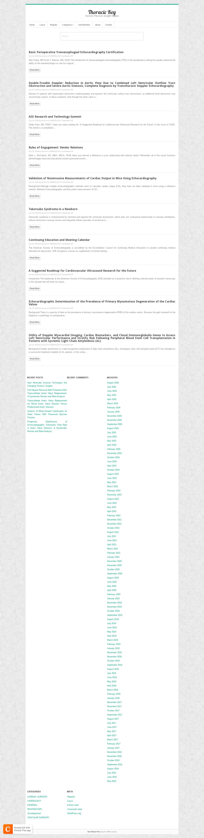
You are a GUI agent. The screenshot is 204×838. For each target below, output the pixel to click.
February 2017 (113, 744)
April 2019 (111, 636)
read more (35, 70)
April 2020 (111, 590)
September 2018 (114, 665)
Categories (67, 25)
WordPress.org (74, 813)
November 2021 (114, 524)
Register (53, 25)
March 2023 (112, 486)
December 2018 (114, 652)
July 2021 (111, 536)
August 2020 (113, 578)
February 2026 (113, 407)
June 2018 (112, 677)
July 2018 (111, 673)
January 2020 (113, 598)
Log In (42, 25)
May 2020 (111, 586)
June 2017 (112, 727)
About (97, 25)
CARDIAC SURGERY (37, 797)
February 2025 (113, 449)
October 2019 (113, 611)
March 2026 (112, 403)
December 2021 (114, 519)
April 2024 (111, 465)
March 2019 (112, 640)
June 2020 (112, 582)
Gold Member (84, 25)
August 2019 (113, 619)
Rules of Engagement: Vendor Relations (56, 147)
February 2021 (113, 553)
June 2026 (112, 391)
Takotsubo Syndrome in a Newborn (53, 209)
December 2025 (114, 416)
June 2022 (112, 503)
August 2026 (113, 382)
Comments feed (74, 809)
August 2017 (113, 719)
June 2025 (112, 436)
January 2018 (113, 698)
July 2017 (111, 723)
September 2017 (114, 714)
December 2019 (114, 602)
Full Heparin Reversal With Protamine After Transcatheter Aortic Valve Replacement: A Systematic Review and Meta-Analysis (47, 393)
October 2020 (113, 569)
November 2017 (114, 706)
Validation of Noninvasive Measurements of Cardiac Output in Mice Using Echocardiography (93, 178)
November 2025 (114, 420)
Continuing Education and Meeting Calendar (59, 240)
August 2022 (113, 499)
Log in (70, 801)
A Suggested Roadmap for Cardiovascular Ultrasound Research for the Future (82, 270)
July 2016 (111, 773)
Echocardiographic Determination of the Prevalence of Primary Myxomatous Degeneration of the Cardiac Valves (102, 303)
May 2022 (111, 507)
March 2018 (112, 690)
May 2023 (111, 482)
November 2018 (114, 656)
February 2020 (113, 594)
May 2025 (111, 441)
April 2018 (111, 685)
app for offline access (102, 832)
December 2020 (114, 561)
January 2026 (113, 412)
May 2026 (111, 395)
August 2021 (113, 532)
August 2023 (113, 474)
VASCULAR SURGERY (38, 817)
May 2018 (111, 681)
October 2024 (113, 457)
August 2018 (113, 669)
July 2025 (111, 432)
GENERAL (32, 805)
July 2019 (111, 623)
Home (32, 25)
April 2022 (111, 511)
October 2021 (113, 528)
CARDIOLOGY (55, 56)
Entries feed (72, 805)
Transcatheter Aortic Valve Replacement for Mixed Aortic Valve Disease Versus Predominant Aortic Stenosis (47, 403)
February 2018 (113, 694)
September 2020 (114, 573)
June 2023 (112, 478)
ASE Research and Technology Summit (55, 116)
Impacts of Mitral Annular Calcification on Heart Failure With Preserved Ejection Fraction (47, 414)
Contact (108, 25)
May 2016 (111, 781)
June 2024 (112, 461)
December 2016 (114, 752)
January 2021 (113, 557)
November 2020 (114, 565)
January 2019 (113, 648)
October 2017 (113, 710)
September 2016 (114, 764)
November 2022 (114, 495)
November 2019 (114, 607)
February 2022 (113, 515)
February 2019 (113, 644)
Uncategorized (34, 813)
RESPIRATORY (34, 809)
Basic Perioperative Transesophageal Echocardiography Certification (76, 52)
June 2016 (112, 777)
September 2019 (114, 615)
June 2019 (112, 627)
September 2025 (114, 424)
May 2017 (111, 731)
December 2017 (114, 702)
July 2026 (111, 387)
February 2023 (113, 490)
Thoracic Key (102, 12)
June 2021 (112, 540)
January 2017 (113, 748)
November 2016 (114, 756)
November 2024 (114, 453)
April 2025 (111, 445)
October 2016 (113, 760)
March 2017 (112, 739)
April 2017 (111, 735)
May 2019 (111, 631)
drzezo (44, 56)
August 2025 (113, 428)
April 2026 (111, 399)
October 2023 (113, 470)
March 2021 (112, 548)
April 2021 (111, 544)
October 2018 (113, 661)
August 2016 (113, 768)
